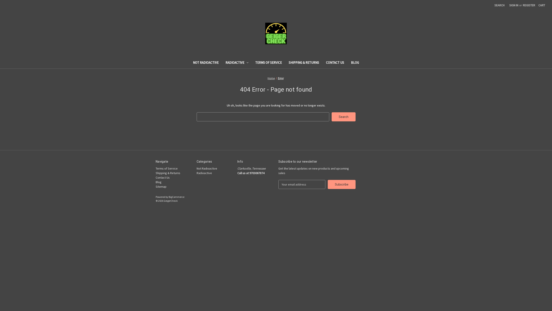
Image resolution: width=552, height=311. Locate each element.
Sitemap (161, 187)
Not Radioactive (206, 62)
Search (499, 5)
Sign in (513, 5)
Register (529, 5)
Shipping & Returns (304, 62)
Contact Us (335, 62)
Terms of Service (268, 62)
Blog (355, 62)
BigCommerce (176, 196)
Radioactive (235, 62)
